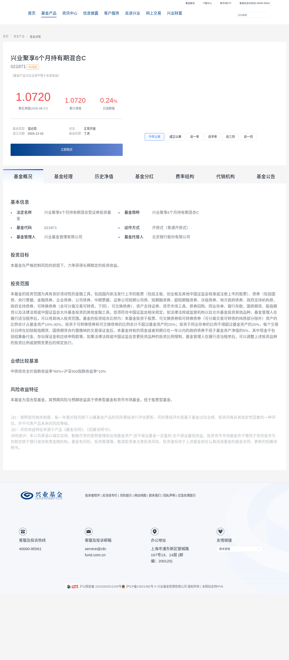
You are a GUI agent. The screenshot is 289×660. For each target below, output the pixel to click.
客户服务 (111, 13)
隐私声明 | (170, 495)
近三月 (230, 136)
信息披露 (90, 13)
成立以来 (175, 136)
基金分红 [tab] (144, 176)
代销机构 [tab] (225, 176)
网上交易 (153, 13)
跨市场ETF (225, 3)
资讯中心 (69, 13)
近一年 (194, 136)
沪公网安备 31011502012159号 (100, 586)
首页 (32, 13)
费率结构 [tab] (185, 176)
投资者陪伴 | (93, 495)
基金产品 (48, 13)
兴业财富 (174, 13)
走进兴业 (132, 13)
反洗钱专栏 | (110, 495)
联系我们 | (155, 495)
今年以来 (154, 136)
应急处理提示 (187, 495)
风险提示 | (126, 495)
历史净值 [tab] (104, 176)
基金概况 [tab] (23, 176)
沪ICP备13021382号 (139, 586)
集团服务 (190, 3)
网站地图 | (141, 495)
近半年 (212, 136)
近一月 (248, 136)
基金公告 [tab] (266, 176)
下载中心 (207, 3)
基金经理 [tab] (63, 176)
